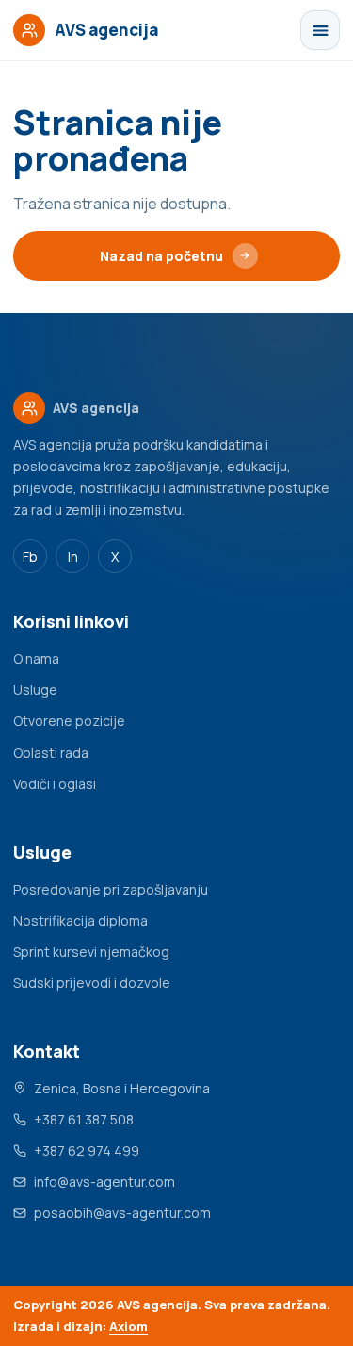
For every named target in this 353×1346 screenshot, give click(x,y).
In (73, 557)
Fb (30, 557)
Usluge (35, 689)
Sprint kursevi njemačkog (91, 951)
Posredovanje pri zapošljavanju (110, 889)
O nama (36, 658)
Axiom (128, 1326)
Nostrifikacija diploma (80, 920)
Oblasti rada (50, 753)
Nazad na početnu (161, 256)
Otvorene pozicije (69, 721)
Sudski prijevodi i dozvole (91, 983)
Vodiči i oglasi (54, 784)
